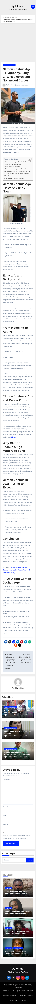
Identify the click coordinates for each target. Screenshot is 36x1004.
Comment (6, 779)
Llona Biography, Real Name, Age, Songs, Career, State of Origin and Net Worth (16, 893)
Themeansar (18, 987)
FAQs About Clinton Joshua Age (14, 178)
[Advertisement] (18, 43)
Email (5, 815)
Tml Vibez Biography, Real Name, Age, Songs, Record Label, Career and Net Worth (16, 953)
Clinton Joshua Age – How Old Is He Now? (18, 162)
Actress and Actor (9, 65)
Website (5, 824)
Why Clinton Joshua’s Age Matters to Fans (18, 171)
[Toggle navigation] (2, 7)
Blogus (27, 985)
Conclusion (8, 176)
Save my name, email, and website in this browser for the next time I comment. (16, 837)
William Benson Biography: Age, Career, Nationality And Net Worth (17, 753)
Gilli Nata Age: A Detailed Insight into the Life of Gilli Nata (17, 711)
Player (24, 1000)
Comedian (22, 995)
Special (17, 1000)
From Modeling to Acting (12, 166)
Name (5, 807)
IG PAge (13, 437)
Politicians (13, 995)
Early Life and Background (13, 164)
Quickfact (17, 6)
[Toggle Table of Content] (29, 159)
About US (6, 991)
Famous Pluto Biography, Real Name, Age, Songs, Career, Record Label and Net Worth (17, 933)
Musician (9, 888)
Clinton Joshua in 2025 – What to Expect (17, 173)
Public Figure (18, 948)
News (12, 1000)
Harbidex (11, 85)
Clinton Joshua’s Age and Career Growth (17, 169)
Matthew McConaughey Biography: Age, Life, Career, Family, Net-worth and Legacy (17, 570)
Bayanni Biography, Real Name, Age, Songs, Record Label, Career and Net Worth (17, 913)
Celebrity (30, 995)
